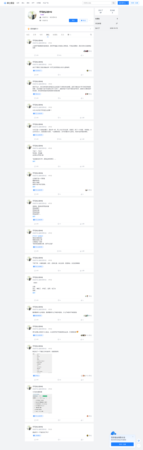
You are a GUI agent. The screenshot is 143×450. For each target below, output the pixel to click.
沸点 (23, 3)
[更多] (139, 446)
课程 (28, 3)
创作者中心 (122, 3)
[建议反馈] (139, 441)
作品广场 (45, 3)
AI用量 (39, 3)
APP (33, 3)
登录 (134, 3)
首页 (18, 3)
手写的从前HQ (38, 40)
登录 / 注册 (122, 444)
